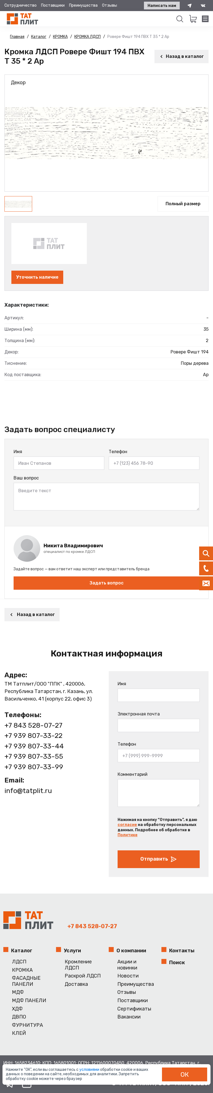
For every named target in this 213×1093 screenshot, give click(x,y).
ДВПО (19, 1017)
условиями (89, 1069)
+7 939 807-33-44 (34, 746)
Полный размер (183, 203)
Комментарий (133, 774)
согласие (127, 824)
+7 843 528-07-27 (33, 725)
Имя (18, 451)
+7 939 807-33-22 (33, 736)
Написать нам (162, 5)
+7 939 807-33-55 (33, 756)
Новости (128, 976)
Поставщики (53, 5)
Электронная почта (139, 714)
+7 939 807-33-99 (33, 767)
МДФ (18, 992)
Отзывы (109, 5)
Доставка (76, 984)
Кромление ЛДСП (78, 965)
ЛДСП (19, 962)
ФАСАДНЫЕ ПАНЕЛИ (26, 981)
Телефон (118, 451)
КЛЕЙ (19, 1033)
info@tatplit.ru (28, 791)
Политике (128, 835)
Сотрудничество (20, 5)
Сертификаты (134, 1009)
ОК (185, 1074)
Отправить (154, 859)
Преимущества (83, 5)
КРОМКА (22, 970)
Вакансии (129, 1017)
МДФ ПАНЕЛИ (29, 1001)
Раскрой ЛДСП (83, 976)
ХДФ (17, 1009)
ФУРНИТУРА (27, 1025)
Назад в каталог (185, 56)
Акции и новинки (127, 965)
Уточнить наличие (37, 277)
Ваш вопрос (26, 478)
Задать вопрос (106, 583)
